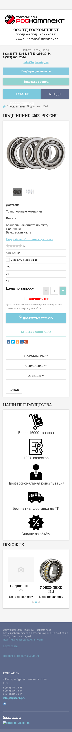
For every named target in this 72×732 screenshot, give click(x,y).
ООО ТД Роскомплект (36, 29)
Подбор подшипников (36, 71)
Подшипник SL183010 (21, 588)
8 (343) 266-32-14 (14, 57)
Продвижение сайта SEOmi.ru (21, 655)
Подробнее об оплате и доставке (29, 239)
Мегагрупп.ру (12, 717)
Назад (14, 389)
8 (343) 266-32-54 (12, 690)
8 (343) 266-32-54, (39, 54)
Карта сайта (10, 646)
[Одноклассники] (17, 342)
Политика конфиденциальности (23, 639)
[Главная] (4, 106)
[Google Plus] (26, 342)
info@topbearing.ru (36, 62)
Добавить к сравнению (23, 259)
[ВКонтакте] (8, 342)
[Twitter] (13, 342)
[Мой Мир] (22, 342)
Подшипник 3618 (51, 589)
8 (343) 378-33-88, (15, 54)
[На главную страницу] (35, 21)
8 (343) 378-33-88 (12, 687)
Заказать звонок (36, 81)
